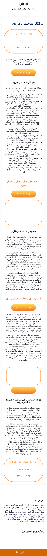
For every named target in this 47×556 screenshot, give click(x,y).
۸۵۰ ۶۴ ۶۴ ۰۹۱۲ (23, 47)
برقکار (20, 351)
